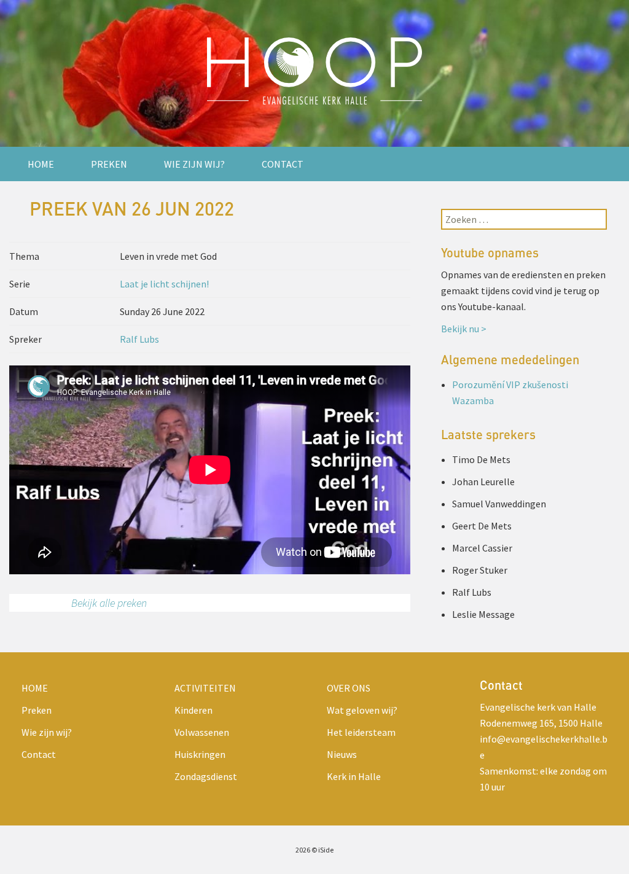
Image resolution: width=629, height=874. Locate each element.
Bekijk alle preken (109, 603)
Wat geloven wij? (362, 710)
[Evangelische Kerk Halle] (314, 73)
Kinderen (193, 710)
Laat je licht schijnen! (164, 284)
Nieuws (342, 754)
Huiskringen (199, 754)
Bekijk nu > (463, 328)
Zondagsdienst (205, 776)
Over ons (348, 688)
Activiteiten (205, 688)
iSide (326, 849)
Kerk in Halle (354, 776)
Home (41, 164)
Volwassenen (201, 732)
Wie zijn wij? (194, 164)
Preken (109, 164)
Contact (282, 164)
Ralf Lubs (139, 339)
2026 (302, 849)
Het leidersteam (361, 732)
